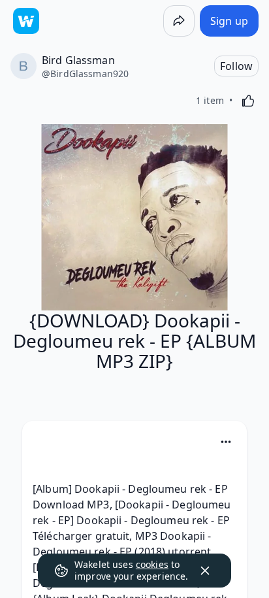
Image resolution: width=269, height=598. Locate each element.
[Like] (248, 100)
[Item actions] (225, 441)
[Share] (179, 21)
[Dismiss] (205, 570)
